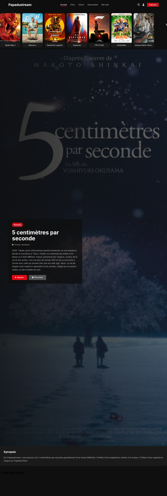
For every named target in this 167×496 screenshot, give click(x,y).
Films (72, 5)
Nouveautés (93, 5)
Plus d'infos (38, 277)
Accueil (63, 5)
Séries (81, 5)
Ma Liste (105, 5)
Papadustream (20, 5)
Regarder (20, 277)
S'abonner (152, 5)
